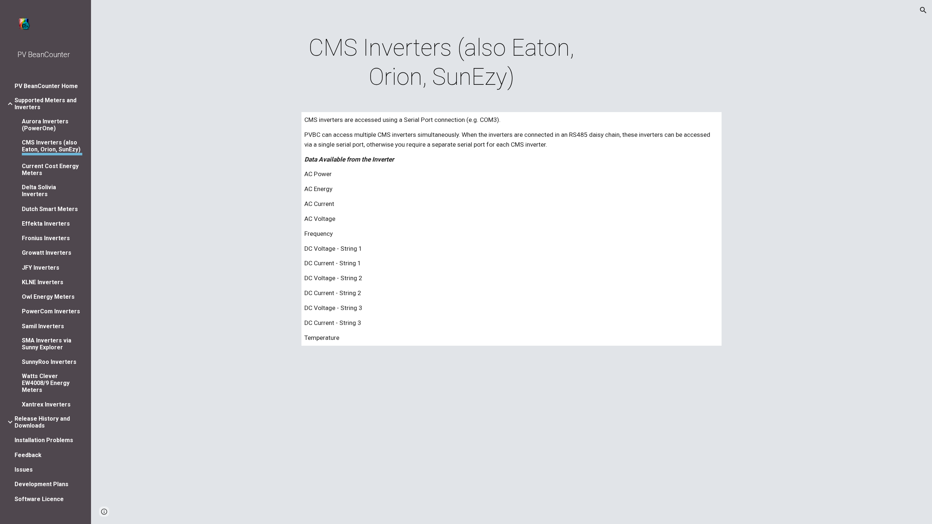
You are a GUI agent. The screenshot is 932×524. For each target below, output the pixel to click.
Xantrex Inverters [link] (46, 404)
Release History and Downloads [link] (42, 422)
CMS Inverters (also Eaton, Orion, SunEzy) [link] (51, 146)
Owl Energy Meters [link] (48, 296)
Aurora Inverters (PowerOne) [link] (45, 125)
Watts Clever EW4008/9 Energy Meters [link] (46, 383)
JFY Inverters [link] (40, 267)
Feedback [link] (28, 455)
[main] (441, 63)
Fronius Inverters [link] (46, 238)
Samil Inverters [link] (43, 326)
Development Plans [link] (41, 484)
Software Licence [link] (39, 499)
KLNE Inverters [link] (42, 282)
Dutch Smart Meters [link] (50, 209)
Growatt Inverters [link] (46, 252)
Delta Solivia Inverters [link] (39, 191)
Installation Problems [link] (44, 440)
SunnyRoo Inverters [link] (49, 361)
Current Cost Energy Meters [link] (50, 169)
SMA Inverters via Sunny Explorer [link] (46, 344)
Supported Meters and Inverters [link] (45, 104)
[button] (923, 10)
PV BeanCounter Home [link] (46, 86)
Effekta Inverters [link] (46, 223)
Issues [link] (24, 469)
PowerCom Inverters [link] (51, 311)
